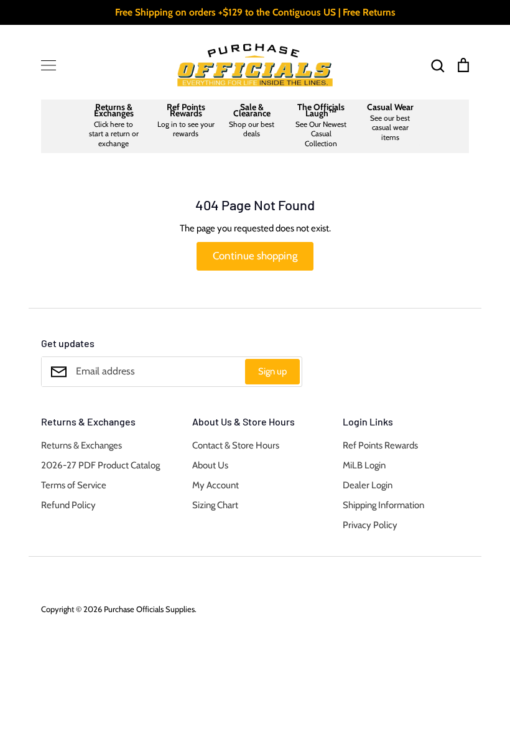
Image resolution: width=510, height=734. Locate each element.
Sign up (272, 371)
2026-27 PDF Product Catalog (100, 465)
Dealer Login (367, 485)
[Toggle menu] (48, 65)
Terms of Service (73, 485)
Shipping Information (383, 505)
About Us (210, 465)
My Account (215, 485)
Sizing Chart (215, 505)
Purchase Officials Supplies (149, 609)
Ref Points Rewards (380, 445)
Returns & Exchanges (81, 445)
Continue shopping (255, 255)
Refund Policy (68, 505)
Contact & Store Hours (235, 445)
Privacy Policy (370, 525)
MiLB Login (364, 465)
